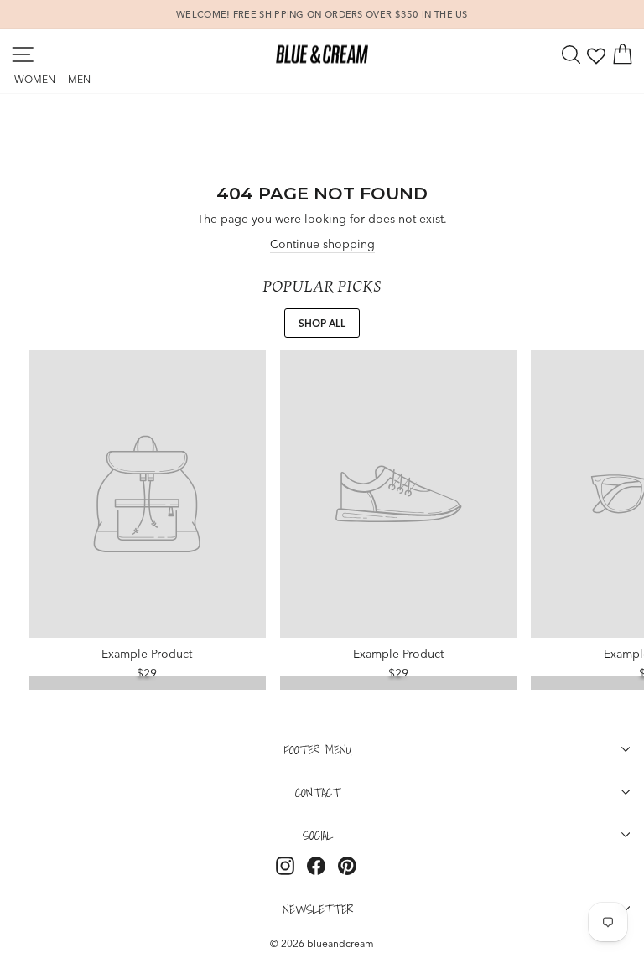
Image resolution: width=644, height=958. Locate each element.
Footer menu (318, 749)
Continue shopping (322, 243)
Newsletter (318, 908)
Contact (317, 792)
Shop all (322, 323)
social (318, 835)
